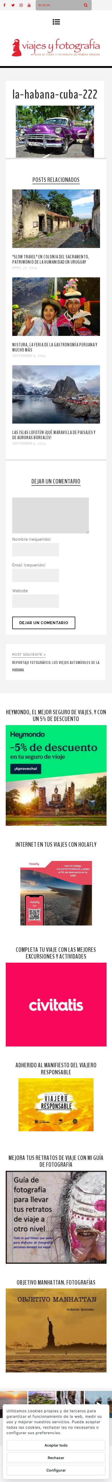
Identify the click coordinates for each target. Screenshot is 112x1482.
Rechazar (56, 1457)
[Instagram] (23, 5)
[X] (15, 5)
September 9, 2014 (28, 355)
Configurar (56, 1470)
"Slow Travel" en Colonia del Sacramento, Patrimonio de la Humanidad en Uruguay (50, 259)
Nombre (31, 539)
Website (20, 591)
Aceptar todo (56, 1445)
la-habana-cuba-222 (55, 94)
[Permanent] (56, 247)
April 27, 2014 (24, 268)
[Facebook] (7, 5)
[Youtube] (31, 5)
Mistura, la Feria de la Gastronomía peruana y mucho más (54, 347)
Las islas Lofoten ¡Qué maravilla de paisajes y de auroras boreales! (54, 435)
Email (29, 565)
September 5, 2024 (29, 443)
